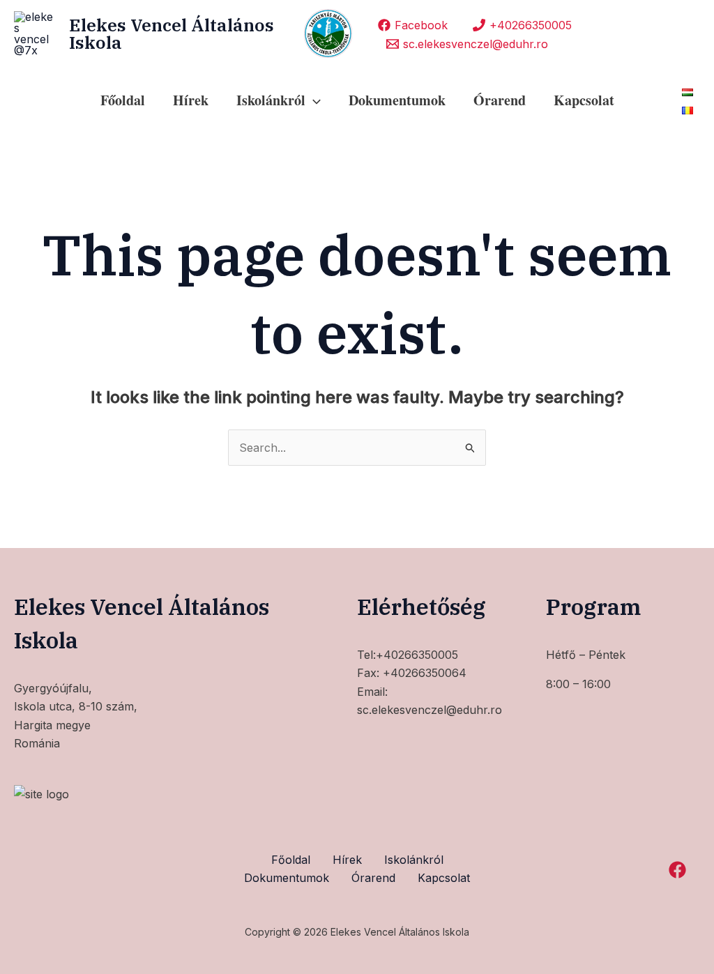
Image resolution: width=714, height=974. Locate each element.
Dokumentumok (397, 100)
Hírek (190, 100)
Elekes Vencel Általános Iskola (171, 33)
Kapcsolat (584, 100)
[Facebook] (677, 869)
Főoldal (122, 100)
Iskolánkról (413, 860)
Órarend (499, 100)
